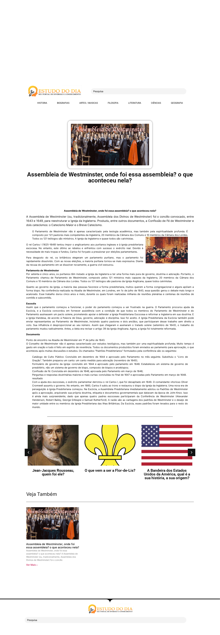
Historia (42, 103)
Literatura (134, 103)
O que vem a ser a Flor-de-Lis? (53, 470)
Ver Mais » (32, 564)
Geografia (177, 103)
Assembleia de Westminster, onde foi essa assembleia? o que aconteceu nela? (52, 546)
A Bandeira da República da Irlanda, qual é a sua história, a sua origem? (167, 474)
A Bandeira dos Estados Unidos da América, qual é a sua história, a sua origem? (110, 474)
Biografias (63, 103)
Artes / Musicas (88, 103)
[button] (28, 452)
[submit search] (191, 91)
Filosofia (113, 103)
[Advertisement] (90, 21)
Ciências (156, 103)
